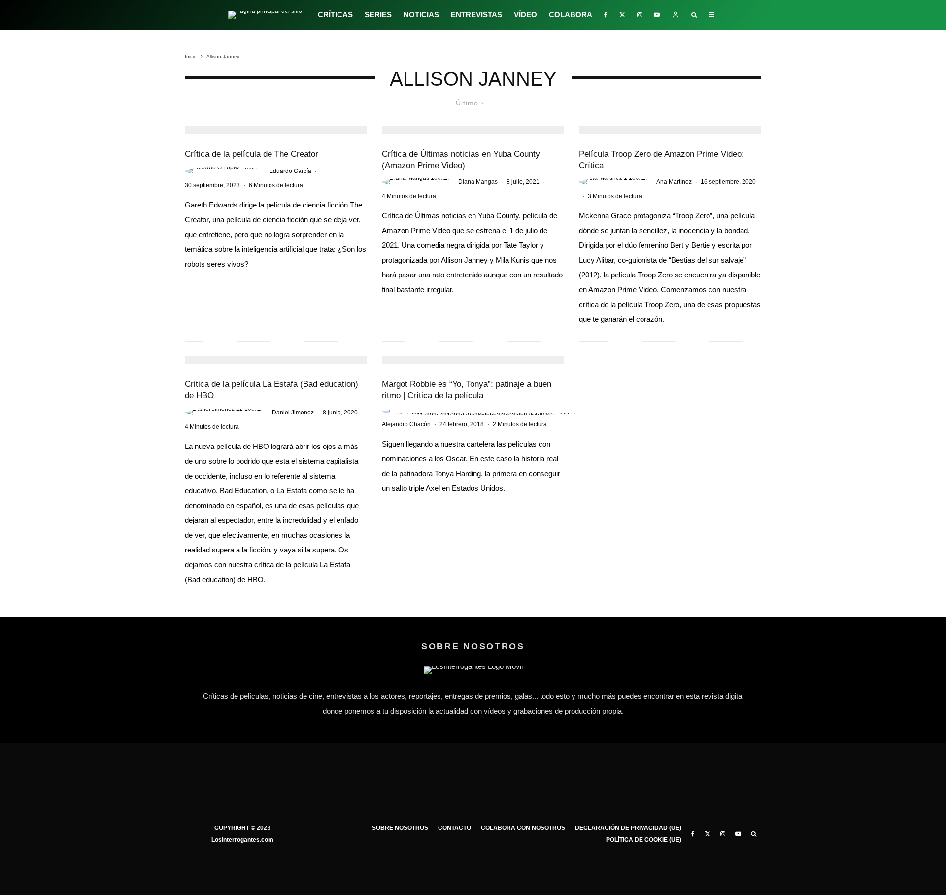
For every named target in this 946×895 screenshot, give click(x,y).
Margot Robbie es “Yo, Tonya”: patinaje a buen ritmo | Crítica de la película (466, 389)
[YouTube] (657, 15)
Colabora (570, 14)
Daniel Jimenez (293, 412)
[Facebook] (605, 15)
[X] (622, 15)
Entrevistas (476, 14)
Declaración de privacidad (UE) (628, 828)
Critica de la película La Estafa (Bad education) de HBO (271, 389)
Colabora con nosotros (523, 828)
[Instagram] (639, 15)
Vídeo (525, 14)
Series (378, 14)
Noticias (421, 14)
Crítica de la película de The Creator (251, 154)
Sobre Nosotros (400, 828)
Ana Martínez (674, 181)
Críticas (335, 14)
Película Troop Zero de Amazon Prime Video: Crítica (661, 159)
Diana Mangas (478, 181)
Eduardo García (290, 171)
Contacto (454, 828)
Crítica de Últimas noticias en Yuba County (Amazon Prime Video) (461, 159)
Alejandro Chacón (406, 424)
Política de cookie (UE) (643, 839)
